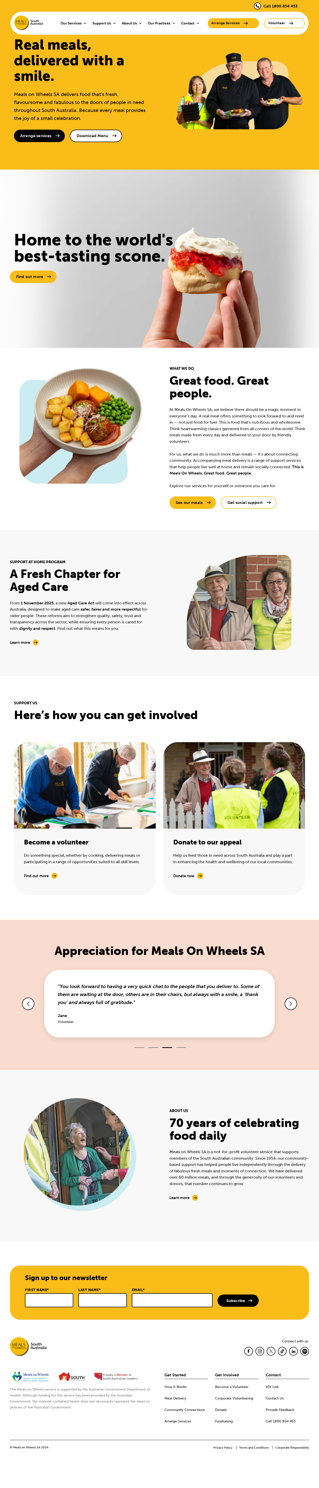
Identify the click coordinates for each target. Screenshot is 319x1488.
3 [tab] (167, 1047)
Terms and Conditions (254, 1447)
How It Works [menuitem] (175, 1387)
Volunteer (276, 23)
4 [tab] (181, 1047)
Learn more (20, 642)
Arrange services (36, 135)
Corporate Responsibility (292, 1447)
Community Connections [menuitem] (184, 1410)
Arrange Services (225, 23)
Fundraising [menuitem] (224, 1421)
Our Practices (159, 23)
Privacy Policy (222, 1447)
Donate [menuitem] (221, 1410)
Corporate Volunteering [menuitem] (234, 1398)
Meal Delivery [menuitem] (175, 1398)
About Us (129, 23)
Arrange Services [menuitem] (177, 1421)
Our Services (71, 23)
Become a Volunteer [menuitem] (231, 1387)
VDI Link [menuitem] (272, 1387)
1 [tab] (139, 1047)
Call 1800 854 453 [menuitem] (281, 1421)
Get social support (245, 502)
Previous (28, 1004)
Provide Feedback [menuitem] (280, 1410)
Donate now (183, 876)
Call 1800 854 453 (280, 6)
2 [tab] (153, 1047)
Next (291, 1004)
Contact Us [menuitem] (275, 1398)
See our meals (189, 502)
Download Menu (92, 135)
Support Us (101, 23)
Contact (187, 23)
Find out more (29, 276)
